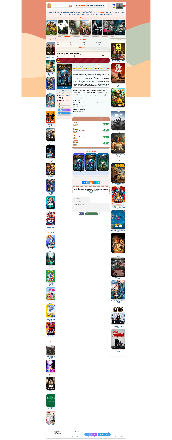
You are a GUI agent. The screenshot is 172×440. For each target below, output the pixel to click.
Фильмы (64, 93)
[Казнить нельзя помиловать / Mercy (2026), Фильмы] (119, 34)
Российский (50, 11)
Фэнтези (106, 11)
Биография (96, 12)
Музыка (122, 12)
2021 (63, 90)
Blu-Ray (59, 44)
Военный (117, 12)
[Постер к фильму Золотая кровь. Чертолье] (64, 86)
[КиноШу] (49, 5)
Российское (62, 95)
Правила (101, 213)
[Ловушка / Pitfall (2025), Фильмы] (97, 34)
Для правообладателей (98, 436)
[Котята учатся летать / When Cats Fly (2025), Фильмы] (51, 34)
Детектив (102, 12)
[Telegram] (87, 182)
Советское (63, 11)
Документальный (93, 11)
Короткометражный (80, 12)
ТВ (104, 6)
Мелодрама (59, 12)
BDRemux (73, 44)
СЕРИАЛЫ (89, 6)
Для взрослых (108, 14)
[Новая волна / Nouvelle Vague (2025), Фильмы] (74, 34)
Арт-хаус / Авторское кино (72, 11)
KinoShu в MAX (65, 110)
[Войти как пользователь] (119, 5)
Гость (113, 4)
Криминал (72, 12)
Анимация (81, 11)
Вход (113, 7)
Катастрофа (72, 14)
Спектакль (91, 14)
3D (71, 42)
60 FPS (85, 42)
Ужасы (118, 11)
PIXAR (99, 44)
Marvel (85, 44)
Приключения (112, 11)
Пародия (50, 12)
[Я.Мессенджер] (98, 182)
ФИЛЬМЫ (81, 6)
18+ (59, 42)
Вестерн (112, 12)
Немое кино (102, 14)
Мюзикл (83, 14)
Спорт (87, 14)
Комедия (122, 11)
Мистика (107, 12)
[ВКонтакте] (84, 182)
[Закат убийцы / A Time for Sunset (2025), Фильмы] (63, 34)
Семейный (77, 14)
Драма (54, 12)
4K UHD (99, 42)
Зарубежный (57, 11)
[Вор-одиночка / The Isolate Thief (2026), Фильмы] (108, 34)
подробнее (75, 125)
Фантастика (101, 11)
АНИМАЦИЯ (98, 6)
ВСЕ (76, 6)
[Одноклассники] (91, 182)
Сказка (96, 14)
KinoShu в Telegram (65, 113)
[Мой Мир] (94, 182)
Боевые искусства (64, 14)
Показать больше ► (83, 47)
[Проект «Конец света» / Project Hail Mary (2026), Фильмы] (85, 34)
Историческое (66, 12)
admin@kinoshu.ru (89, 436)
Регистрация (111, 5)
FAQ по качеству (80, 436)
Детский (87, 11)
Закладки (74, 436)
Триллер (91, 12)
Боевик (87, 12)
